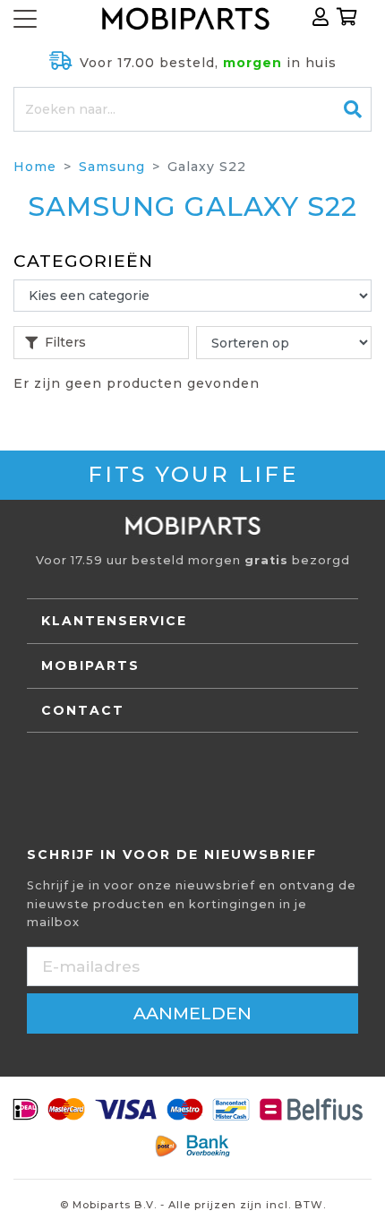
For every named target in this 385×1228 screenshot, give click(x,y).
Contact (82, 710)
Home (34, 167)
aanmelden (192, 1013)
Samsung (112, 167)
